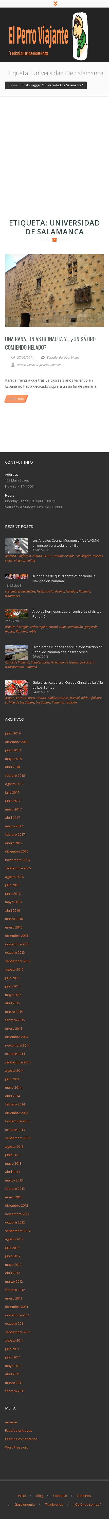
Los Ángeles (83, 556)
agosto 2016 (14, 876)
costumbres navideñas (20, 591)
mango (9, 631)
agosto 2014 (14, 1070)
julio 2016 (12, 885)
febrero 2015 (15, 1020)
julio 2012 (12, 1247)
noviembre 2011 (17, 1315)
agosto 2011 (14, 1340)
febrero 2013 (15, 1188)
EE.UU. (48, 556)
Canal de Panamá (17, 662)
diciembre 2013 (16, 1112)
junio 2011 (13, 1357)
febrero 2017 (15, 834)
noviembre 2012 (17, 1214)
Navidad (71, 591)
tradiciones (12, 596)
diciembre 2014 (16, 1036)
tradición (71, 702)
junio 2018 (13, 750)
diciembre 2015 (16, 935)
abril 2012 (12, 1273)
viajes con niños (24, 560)
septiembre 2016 (18, 868)
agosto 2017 (14, 784)
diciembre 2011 (16, 1306)
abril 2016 (12, 910)
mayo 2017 (13, 809)
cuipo (63, 627)
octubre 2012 (15, 1222)
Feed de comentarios (21, 1439)
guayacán (91, 627)
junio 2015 (13, 986)
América (10, 556)
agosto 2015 (14, 969)
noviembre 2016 (17, 860)
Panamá (84, 591)
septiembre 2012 (18, 1231)
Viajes (75, 357)
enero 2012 (13, 1298)
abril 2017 (12, 817)
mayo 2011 (13, 1365)
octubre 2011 (15, 1323)
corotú (53, 627)
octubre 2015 (15, 952)
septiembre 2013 (18, 1138)
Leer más (16, 398)
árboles (10, 627)
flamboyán (75, 627)
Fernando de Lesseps (65, 662)
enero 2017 (13, 843)
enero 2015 (13, 1028)
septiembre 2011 (18, 1332)
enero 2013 (13, 1197)
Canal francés (40, 662)
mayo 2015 (13, 994)
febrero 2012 (15, 1289)
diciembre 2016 (16, 851)
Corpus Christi (25, 698)
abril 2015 (12, 1003)
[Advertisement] (54, 153)
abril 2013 (12, 1171)
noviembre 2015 (17, 944)
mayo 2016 (13, 902)
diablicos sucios (58, 698)
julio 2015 (12, 978)
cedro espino (38, 627)
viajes (9, 560)
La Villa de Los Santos (19, 702)
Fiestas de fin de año (50, 591)
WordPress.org (16, 1447)
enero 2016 (13, 927)
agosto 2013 (14, 1146)
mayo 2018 (13, 758)
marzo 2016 (14, 918)
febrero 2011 (15, 1391)
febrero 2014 (15, 1104)
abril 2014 (12, 1096)
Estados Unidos (64, 556)
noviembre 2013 (17, 1121)
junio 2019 (13, 733)
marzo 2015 (14, 1011)
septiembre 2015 (18, 961)
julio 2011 (12, 1349)
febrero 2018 (15, 775)
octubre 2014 (15, 1053)
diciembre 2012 (16, 1205)
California (24, 556)
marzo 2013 (14, 1180)
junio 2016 (13, 893)
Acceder (11, 1422)
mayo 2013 (13, 1163)
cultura (37, 556)
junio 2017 (13, 800)
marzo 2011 (14, 1382)
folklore (96, 698)
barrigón (23, 627)
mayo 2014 (13, 1087)
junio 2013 (13, 1155)
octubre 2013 (15, 1129)
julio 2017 (12, 792)
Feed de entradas (18, 1430)
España (52, 357)
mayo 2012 (13, 1264)
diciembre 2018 (16, 741)
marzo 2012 (14, 1281)
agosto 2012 (14, 1239)
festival (75, 698)
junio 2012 (13, 1256)
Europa (64, 357)
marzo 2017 (14, 826)
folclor (85, 698)
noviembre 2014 (17, 1045)
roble (32, 631)
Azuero (9, 698)
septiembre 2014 (18, 1062)
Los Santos (43, 702)
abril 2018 (12, 767)
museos (98, 556)
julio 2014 (12, 1079)
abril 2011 (12, 1374)
